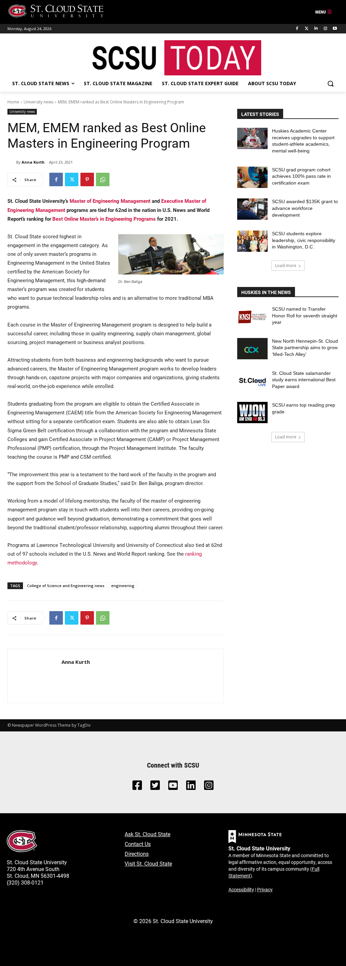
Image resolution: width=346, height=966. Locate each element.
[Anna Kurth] (11, 162)
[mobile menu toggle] (323, 12)
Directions (137, 853)
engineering (122, 585)
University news (38, 102)
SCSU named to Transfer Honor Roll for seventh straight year (304, 315)
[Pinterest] (87, 179)
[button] (330, 83)
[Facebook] (297, 28)
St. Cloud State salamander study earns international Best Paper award (304, 379)
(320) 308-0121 (25, 882)
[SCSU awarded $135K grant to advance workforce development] (252, 209)
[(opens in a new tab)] (252, 316)
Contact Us (138, 843)
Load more (285, 265)
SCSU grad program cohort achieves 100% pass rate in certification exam (301, 176)
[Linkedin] (316, 28)
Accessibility (241, 889)
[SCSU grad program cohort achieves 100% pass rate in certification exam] (252, 177)
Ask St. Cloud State (147, 834)
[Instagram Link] (208, 787)
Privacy (265, 889)
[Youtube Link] (173, 787)
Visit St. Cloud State (148, 863)
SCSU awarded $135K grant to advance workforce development (305, 208)
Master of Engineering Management (110, 200)
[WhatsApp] (102, 179)
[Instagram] (325, 28)
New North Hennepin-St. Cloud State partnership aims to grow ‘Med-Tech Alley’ (305, 347)
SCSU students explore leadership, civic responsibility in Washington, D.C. (303, 240)
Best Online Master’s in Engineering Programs (104, 218)
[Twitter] (307, 28)
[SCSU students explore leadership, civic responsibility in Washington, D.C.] (252, 241)
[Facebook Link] (137, 787)
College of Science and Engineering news (65, 585)
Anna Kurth (33, 162)
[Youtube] (335, 28)
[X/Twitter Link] (155, 787)
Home (13, 102)
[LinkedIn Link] (190, 787)
